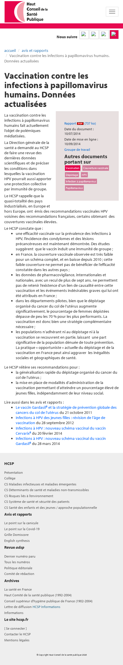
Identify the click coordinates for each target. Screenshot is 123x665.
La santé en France (18, 589)
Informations (13, 613)
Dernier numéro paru (19, 556)
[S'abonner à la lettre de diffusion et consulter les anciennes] (114, 34)
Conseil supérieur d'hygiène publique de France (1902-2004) (48, 601)
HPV (84, 174)
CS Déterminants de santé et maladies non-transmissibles (46, 490)
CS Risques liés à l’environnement (28, 496)
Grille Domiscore (16, 534)
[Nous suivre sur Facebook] (104, 34)
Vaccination (73, 168)
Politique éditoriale (18, 568)
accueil (10, 50)
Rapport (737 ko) (80, 123)
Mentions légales (16, 640)
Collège (9, 478)
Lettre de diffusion (32, 607)
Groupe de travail (77, 149)
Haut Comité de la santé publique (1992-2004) (38, 595)
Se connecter (15, 628)
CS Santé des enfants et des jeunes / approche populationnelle (50, 507)
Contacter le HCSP (17, 634)
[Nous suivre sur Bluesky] (94, 34)
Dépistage (72, 174)
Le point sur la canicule (21, 523)
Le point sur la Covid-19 (21, 529)
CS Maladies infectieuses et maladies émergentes (40, 484)
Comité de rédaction (19, 574)
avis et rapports (35, 50)
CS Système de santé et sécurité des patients (37, 501)
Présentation (13, 472)
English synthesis (17, 540)
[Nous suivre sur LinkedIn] (84, 34)
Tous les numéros (17, 562)
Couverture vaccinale (95, 168)
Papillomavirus (74, 188)
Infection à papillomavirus (81, 181)
